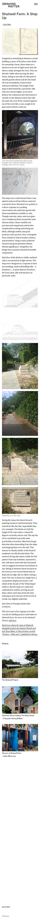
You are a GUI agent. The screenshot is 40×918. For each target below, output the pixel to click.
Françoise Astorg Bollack (12, 718)
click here (12, 620)
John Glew (7, 24)
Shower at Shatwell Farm (11, 753)
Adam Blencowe (9, 756)
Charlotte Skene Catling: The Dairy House (18, 716)
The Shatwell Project (10, 680)
